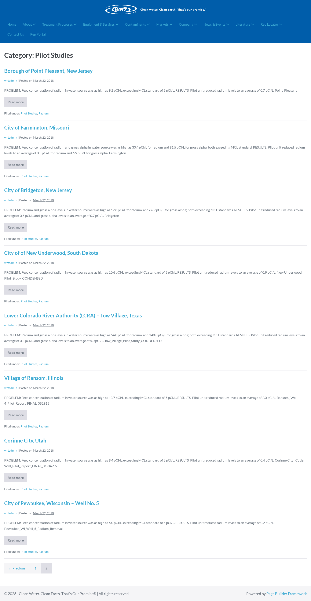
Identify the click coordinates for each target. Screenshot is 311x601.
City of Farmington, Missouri (36, 127)
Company (186, 24)
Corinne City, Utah (25, 440)
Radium (44, 113)
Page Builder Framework (286, 593)
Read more (17, 103)
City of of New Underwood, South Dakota (51, 253)
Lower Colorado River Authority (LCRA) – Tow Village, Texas (73, 315)
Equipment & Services (99, 24)
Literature (243, 24)
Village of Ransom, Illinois (33, 378)
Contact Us (15, 34)
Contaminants (136, 24)
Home (11, 24)
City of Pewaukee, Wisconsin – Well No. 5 (51, 503)
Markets (162, 24)
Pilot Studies (29, 113)
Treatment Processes (57, 24)
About (28, 24)
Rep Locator (270, 24)
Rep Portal (38, 34)
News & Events (215, 24)
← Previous (16, 568)
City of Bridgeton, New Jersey (38, 190)
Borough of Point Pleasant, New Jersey (48, 71)
